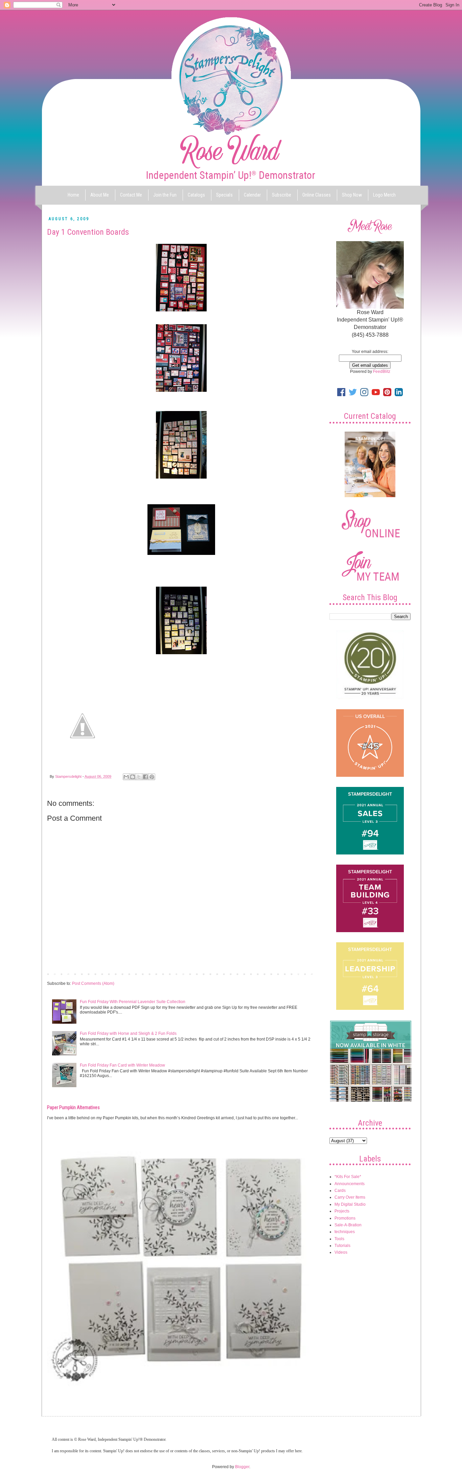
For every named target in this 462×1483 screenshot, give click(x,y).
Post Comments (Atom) (93, 983)
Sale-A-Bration (348, 1225)
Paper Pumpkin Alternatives (73, 1107)
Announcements (349, 1183)
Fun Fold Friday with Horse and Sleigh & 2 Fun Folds (128, 1033)
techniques (344, 1231)
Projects (341, 1211)
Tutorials (342, 1245)
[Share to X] (139, 776)
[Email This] (126, 776)
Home (73, 195)
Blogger (242, 1466)
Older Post (304, 973)
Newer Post (59, 973)
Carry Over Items (349, 1197)
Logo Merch (384, 195)
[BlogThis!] (132, 776)
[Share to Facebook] (145, 776)
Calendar (252, 195)
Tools (339, 1238)
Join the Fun (165, 195)
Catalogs (196, 195)
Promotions (344, 1218)
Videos (340, 1252)
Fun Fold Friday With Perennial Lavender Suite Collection (132, 1001)
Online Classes (316, 195)
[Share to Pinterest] (151, 776)
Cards (340, 1190)
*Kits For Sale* (347, 1176)
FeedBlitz (381, 371)
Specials (224, 195)
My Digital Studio (350, 1204)
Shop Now (352, 195)
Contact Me (131, 195)
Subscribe (281, 195)
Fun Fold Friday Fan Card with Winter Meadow (122, 1065)
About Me (99, 195)
